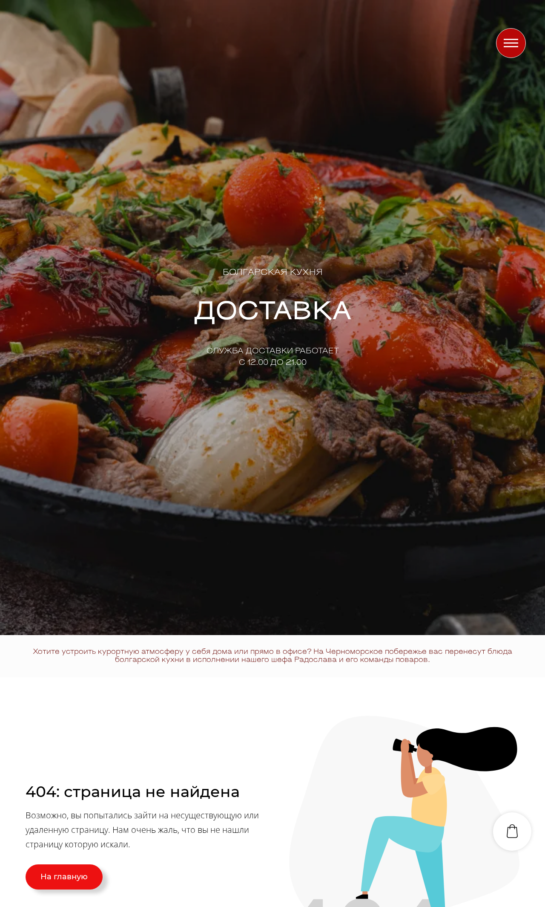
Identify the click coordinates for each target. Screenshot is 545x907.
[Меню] (511, 43)
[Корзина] (512, 831)
